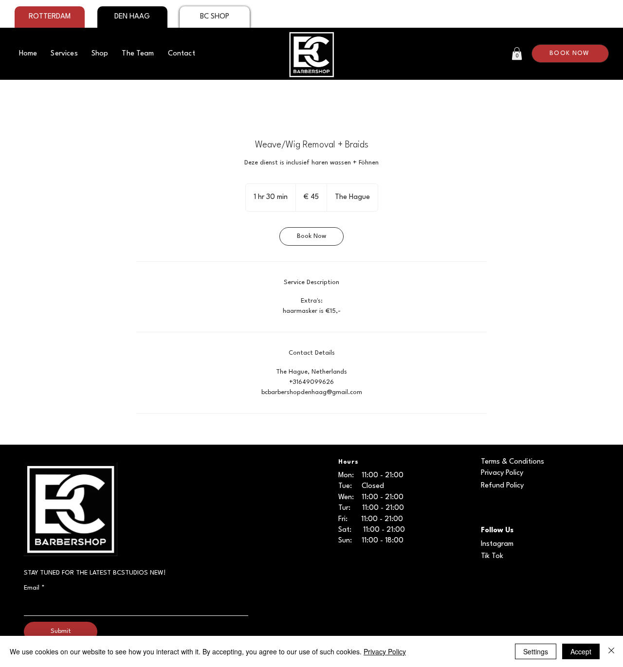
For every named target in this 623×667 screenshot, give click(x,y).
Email (34, 588)
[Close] (611, 651)
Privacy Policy (502, 473)
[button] (517, 53)
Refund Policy (502, 485)
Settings (535, 651)
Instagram (497, 544)
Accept (580, 651)
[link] (311, 236)
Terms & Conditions (512, 462)
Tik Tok (492, 556)
